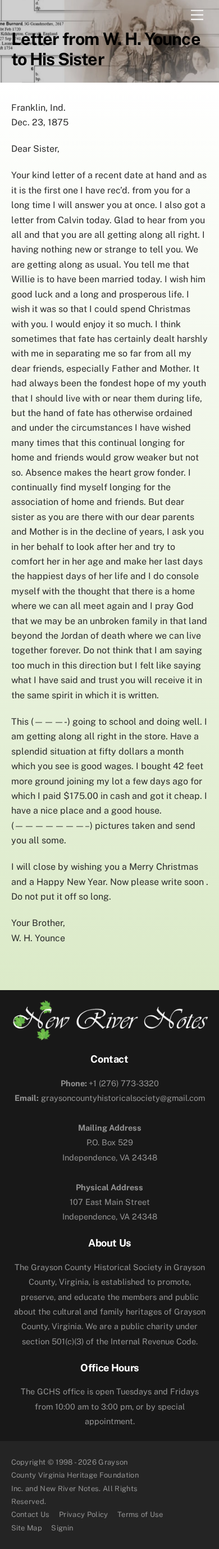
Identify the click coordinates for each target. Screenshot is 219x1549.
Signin (62, 1528)
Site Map (27, 1528)
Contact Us (30, 1514)
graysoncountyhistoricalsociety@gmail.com (110, 1098)
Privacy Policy (83, 1514)
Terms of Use (140, 1514)
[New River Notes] (109, 1035)
